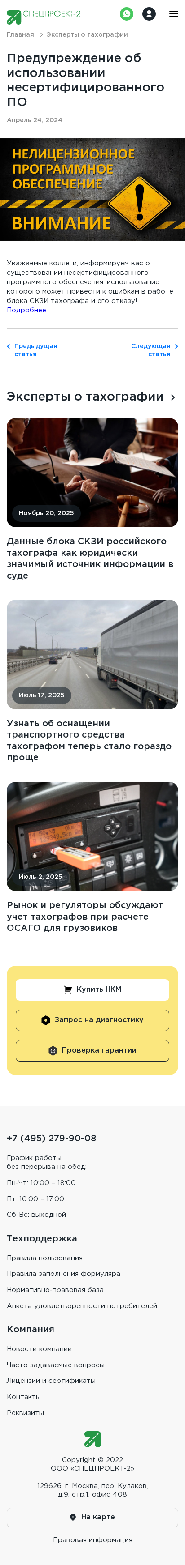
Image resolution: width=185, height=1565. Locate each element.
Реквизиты (25, 1413)
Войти (149, 14)
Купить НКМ (99, 989)
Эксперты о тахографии (85, 397)
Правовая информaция (92, 1540)
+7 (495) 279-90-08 (51, 1138)
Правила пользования (45, 1258)
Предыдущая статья (34, 350)
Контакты (24, 1397)
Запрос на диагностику (99, 1020)
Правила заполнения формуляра (63, 1274)
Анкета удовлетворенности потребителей (82, 1306)
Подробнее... (28, 310)
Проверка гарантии (99, 1050)
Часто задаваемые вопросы (56, 1365)
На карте (98, 1517)
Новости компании (39, 1349)
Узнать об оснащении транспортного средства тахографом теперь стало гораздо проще (89, 741)
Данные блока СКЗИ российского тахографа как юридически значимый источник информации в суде (90, 558)
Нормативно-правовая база (55, 1290)
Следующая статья (151, 350)
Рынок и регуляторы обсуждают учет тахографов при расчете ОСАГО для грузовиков (85, 916)
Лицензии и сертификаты (51, 1381)
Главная (20, 35)
